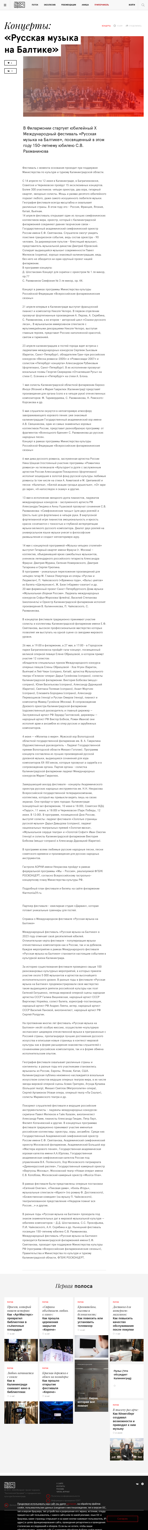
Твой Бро (19, 5)
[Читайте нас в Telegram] (142, 1484)
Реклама (60, 1489)
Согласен (122, 1519)
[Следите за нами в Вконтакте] (137, 1484)
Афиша (85, 5)
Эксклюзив (50, 5)
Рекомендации (68, 5)
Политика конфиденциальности (65, 1496)
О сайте (59, 1483)
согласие (71, 1504)
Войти (132, 5)
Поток (35, 5)
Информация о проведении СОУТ (66, 1501)
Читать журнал (63, 1492)
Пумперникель (102, 5)
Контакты (60, 1486)
